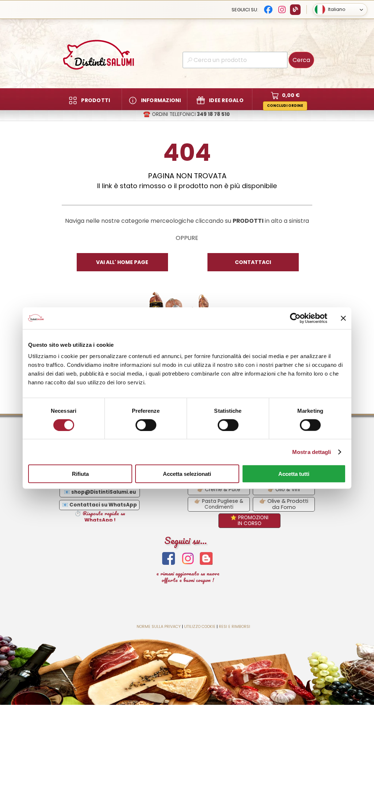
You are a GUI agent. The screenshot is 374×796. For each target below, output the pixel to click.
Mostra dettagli (311, 452)
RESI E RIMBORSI (234, 626)
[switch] (146, 425)
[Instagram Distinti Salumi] (281, 9)
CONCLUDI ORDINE (285, 105)
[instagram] (188, 558)
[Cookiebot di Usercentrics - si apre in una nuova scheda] (295, 317)
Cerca (301, 60)
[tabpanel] (187, 184)
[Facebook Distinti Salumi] (268, 9)
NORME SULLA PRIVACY (159, 626)
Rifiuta (80, 474)
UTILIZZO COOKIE (199, 626)
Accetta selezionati (187, 474)
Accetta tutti (293, 474)
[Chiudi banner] (343, 318)
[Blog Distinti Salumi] (295, 9)
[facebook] (168, 558)
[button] (186, 114)
